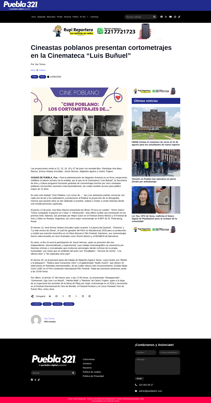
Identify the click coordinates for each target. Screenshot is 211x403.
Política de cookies (92, 372)
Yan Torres (40, 64)
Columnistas (89, 359)
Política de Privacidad (93, 376)
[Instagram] (175, 17)
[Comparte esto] (56, 296)
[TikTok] (179, 17)
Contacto (87, 363)
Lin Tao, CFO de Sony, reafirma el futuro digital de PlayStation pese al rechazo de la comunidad (154, 219)
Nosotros (87, 368)
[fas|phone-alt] (137, 384)
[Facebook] (161, 17)
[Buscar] (154, 17)
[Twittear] (63, 296)
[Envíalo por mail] (50, 296)
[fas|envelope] (137, 391)
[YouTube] (170, 17)
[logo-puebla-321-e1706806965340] (20, 5)
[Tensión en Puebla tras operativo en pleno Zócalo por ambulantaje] (156, 151)
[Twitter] (166, 17)
